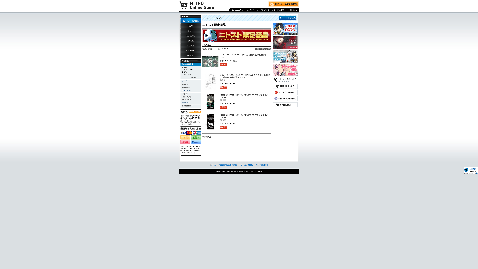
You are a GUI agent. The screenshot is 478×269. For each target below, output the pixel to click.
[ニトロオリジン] (285, 91)
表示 (219, 49)
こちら (182, 124)
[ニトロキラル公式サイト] (285, 97)
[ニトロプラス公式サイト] (285, 85)
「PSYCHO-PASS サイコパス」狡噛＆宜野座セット (243, 55)
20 (225, 49)
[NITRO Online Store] (285, 104)
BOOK (184, 85)
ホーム (206, 18)
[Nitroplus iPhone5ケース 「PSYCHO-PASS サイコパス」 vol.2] (210, 102)
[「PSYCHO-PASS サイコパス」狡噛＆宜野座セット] (210, 61)
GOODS (185, 87)
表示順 (204, 49)
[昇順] (215, 49)
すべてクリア (195, 77)
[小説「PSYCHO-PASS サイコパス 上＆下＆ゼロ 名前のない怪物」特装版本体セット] (210, 81)
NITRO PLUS (186, 106)
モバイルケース (187, 99)
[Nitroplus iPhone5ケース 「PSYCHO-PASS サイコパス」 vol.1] (210, 122)
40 (227, 49)
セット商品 (186, 97)
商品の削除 (182, 67)
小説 (183, 94)
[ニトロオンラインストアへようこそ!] (196, 3)
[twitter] (285, 79)
